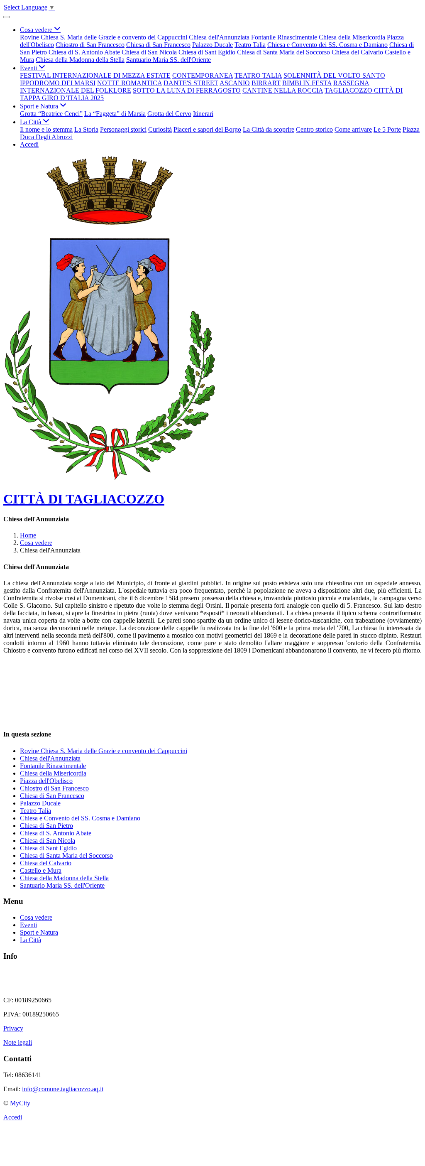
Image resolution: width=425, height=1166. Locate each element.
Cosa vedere (36, 542)
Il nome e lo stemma (46, 129)
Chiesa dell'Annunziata (219, 37)
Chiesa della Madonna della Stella (80, 59)
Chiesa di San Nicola (149, 52)
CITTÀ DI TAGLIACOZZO (83, 498)
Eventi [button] (29, 67)
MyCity (20, 1103)
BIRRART (266, 82)
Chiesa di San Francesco (158, 44)
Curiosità (160, 129)
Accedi (29, 144)
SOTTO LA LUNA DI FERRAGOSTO (187, 90)
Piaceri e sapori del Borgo (207, 129)
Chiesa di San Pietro (46, 825)
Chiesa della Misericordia (352, 37)
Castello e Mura (40, 870)
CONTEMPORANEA (202, 75)
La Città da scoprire (268, 129)
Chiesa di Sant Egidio (206, 52)
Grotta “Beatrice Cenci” (51, 113)
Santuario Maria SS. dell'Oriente (168, 59)
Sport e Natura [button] (40, 106)
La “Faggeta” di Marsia (115, 113)
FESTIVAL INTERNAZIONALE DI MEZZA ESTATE (95, 75)
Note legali (17, 1042)
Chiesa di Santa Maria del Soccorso (283, 52)
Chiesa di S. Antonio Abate (84, 52)
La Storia (86, 129)
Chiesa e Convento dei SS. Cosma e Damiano (327, 44)
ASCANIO (235, 82)
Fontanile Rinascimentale (284, 37)
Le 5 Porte (387, 129)
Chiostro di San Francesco (90, 44)
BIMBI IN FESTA (307, 82)
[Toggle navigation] (6, 17)
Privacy (13, 1028)
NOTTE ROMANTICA (129, 82)
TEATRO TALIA (258, 75)
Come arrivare (353, 129)
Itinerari (203, 113)
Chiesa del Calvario (357, 52)
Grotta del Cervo (169, 113)
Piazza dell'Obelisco (46, 780)
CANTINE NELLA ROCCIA (282, 90)
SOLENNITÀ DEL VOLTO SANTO (334, 75)
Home (28, 535)
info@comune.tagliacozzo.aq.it (62, 1088)
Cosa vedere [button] (37, 29)
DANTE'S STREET (191, 82)
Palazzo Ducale (212, 44)
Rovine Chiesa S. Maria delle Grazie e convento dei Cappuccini (103, 37)
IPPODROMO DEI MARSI (57, 82)
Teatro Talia (250, 44)
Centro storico (314, 129)
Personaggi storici (123, 129)
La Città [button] (31, 121)
